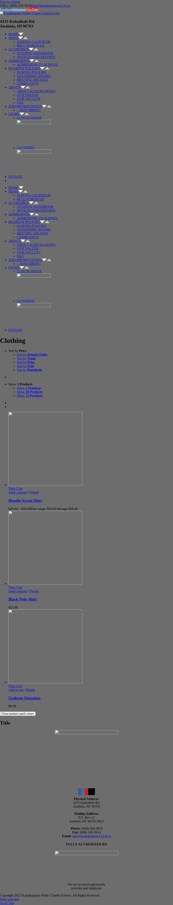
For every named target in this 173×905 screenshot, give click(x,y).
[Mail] (90, 791)
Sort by (32, 354)
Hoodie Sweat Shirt (25, 500)
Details (34, 492)
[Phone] (93, 791)
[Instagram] (83, 791)
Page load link (9, 899)
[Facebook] (79, 791)
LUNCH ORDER (29, 118)
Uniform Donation (24, 698)
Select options (17, 492)
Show (29, 388)
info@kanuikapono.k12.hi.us (51, 5)
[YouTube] (86, 791)
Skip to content (10, 2)
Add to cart (15, 690)
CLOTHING (26, 147)
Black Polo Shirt (22, 599)
